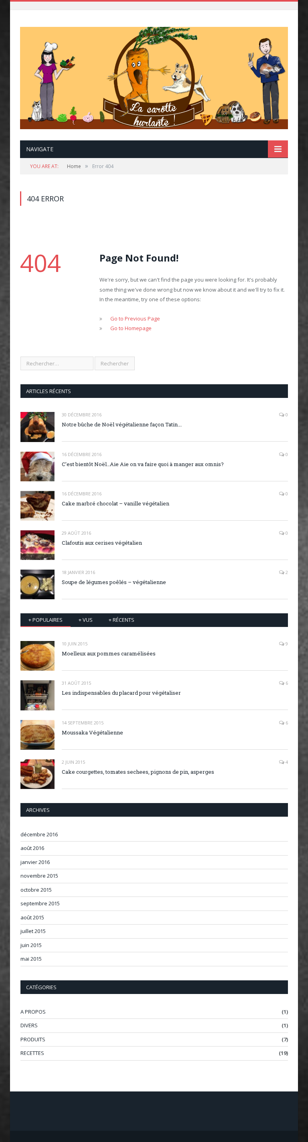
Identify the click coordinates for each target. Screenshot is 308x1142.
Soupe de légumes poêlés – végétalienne (114, 582)
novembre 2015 (39, 875)
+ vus (86, 619)
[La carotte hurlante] (154, 76)
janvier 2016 (35, 862)
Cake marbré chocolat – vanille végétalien (115, 503)
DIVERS (29, 1025)
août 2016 (32, 848)
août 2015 (32, 917)
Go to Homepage (131, 328)
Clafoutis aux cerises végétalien (102, 542)
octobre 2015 (36, 889)
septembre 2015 (40, 903)
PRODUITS (32, 1039)
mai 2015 (31, 958)
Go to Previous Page (135, 318)
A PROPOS (33, 1011)
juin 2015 (31, 945)
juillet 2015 (33, 931)
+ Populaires (45, 619)
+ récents (121, 619)
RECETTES (32, 1053)
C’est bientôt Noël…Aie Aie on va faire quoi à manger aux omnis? (143, 464)
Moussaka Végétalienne (92, 732)
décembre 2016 (39, 834)
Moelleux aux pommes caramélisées (109, 653)
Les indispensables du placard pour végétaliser (121, 692)
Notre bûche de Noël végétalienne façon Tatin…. (122, 424)
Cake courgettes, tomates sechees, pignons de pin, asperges (138, 771)
